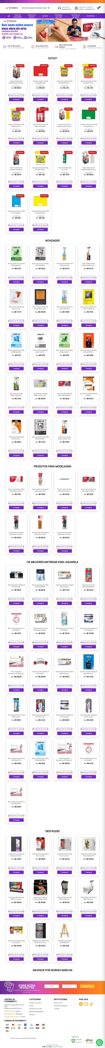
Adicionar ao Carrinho (17, 95)
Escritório (32, 1015)
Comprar (16, 99)
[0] (98, 8)
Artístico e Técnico (35, 1003)
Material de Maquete (36, 1012)
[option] (13, 47)
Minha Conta (58, 1003)
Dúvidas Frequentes (60, 1006)
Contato (56, 1009)
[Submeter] (48, 8)
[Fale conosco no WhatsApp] (99, 1042)
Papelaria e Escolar (35, 1009)
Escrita (31, 1006)
